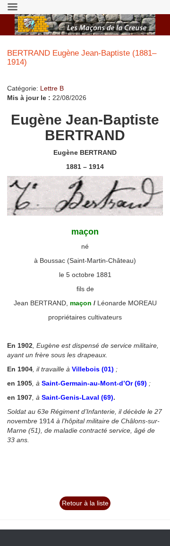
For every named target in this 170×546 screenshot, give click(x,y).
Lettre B (52, 88)
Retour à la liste (85, 503)
